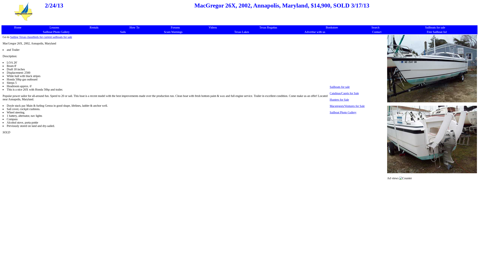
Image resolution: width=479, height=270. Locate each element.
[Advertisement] (240, 23)
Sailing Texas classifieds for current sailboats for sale (41, 37)
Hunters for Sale (339, 99)
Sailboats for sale (340, 86)
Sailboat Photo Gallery (343, 112)
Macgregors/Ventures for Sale (347, 106)
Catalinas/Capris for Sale (344, 93)
